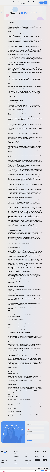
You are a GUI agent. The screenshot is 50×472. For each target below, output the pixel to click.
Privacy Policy (4, 471)
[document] (25, 236)
